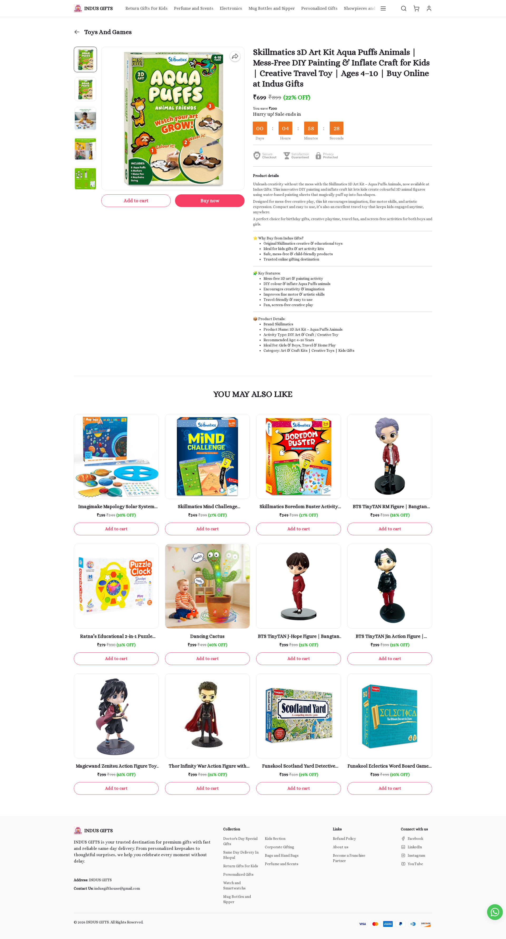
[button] (404, 8)
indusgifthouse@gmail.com (117, 888)
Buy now (210, 200)
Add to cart (136, 200)
